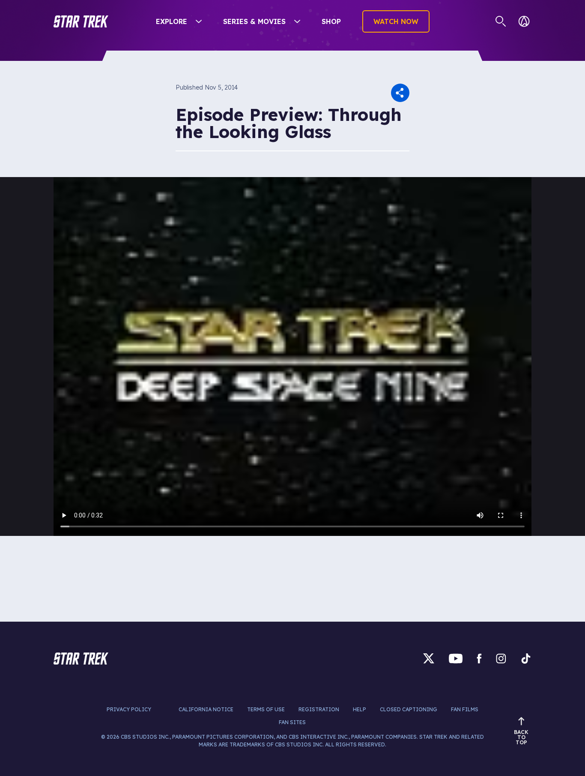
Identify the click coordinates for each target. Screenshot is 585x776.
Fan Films (464, 709)
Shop (331, 21)
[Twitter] (429, 658)
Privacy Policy (129, 709)
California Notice (206, 709)
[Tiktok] (525, 658)
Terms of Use (266, 709)
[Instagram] (501, 658)
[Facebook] (479, 658)
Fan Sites (292, 722)
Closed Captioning (408, 709)
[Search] (500, 21)
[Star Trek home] (81, 659)
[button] (81, 21)
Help (359, 709)
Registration (318, 709)
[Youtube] (455, 658)
